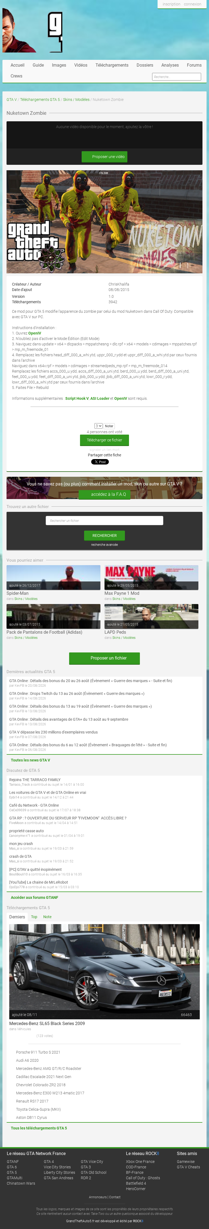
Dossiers (145, 65)
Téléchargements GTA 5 (40, 99)
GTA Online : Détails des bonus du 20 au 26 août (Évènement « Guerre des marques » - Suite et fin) (90, 681)
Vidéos (80, 65)
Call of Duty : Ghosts (143, 1178)
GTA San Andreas (58, 1178)
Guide (38, 65)
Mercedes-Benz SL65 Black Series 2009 (47, 1023)
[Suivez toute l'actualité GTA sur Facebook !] (162, 14)
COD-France (136, 1167)
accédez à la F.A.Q (108, 494)
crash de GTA (20, 856)
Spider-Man (18, 593)
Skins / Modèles (76, 99)
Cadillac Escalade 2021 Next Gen (43, 1077)
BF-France (134, 1172)
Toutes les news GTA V (30, 760)
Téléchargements (112, 65)
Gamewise (186, 1161)
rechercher (105, 535)
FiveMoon (16, 823)
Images (59, 65)
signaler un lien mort (104, 450)
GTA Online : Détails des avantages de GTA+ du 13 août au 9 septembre (68, 719)
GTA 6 (12, 1167)
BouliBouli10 (18, 874)
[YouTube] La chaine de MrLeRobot (38, 882)
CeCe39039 (17, 810)
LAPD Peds (115, 632)
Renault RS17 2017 (32, 1101)
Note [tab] (47, 917)
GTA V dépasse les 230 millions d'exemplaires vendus (53, 732)
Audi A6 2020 (27, 1060)
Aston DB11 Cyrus (31, 1117)
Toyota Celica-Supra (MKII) (38, 1109)
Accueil (17, 65)
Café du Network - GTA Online (34, 805)
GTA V (12, 99)
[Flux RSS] (201, 14)
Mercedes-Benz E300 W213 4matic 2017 (50, 1093)
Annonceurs (98, 1197)
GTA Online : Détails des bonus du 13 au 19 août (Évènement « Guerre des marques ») (80, 706)
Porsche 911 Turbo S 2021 (38, 1052)
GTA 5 (12, 1172)
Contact (115, 1197)
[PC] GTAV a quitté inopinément (35, 869)
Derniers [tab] (17, 917)
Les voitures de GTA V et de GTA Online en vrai (47, 792)
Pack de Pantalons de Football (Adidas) (44, 632)
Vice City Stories (57, 1167)
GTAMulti (14, 1178)
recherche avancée (104, 545)
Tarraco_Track (19, 785)
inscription (171, 4)
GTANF (13, 1161)
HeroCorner (136, 1189)
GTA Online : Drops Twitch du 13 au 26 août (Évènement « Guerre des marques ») (77, 693)
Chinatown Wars (21, 1183)
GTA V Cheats (188, 1167)
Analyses (170, 65)
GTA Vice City (92, 1161)
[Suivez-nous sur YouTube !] (191, 14)
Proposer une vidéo (108, 156)
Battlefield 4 (136, 1183)
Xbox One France (140, 1161)
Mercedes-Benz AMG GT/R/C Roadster (48, 1068)
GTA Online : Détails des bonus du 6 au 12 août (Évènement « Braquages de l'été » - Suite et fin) (88, 745)
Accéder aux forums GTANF (34, 897)
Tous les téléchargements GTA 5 (39, 1128)
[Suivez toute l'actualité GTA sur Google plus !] (181, 14)
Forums (194, 65)
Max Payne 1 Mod (121, 593)
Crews (16, 76)
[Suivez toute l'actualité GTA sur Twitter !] (170, 14)
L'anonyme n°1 (19, 836)
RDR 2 (86, 1178)
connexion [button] (192, 4)
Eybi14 (14, 797)
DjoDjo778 (17, 887)
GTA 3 (86, 1167)
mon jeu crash (21, 843)
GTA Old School (93, 1172)
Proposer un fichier (108, 658)
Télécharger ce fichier (104, 440)
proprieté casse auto (26, 831)
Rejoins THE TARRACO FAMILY (34, 780)
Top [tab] (34, 917)
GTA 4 (49, 1161)
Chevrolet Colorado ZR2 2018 (41, 1085)
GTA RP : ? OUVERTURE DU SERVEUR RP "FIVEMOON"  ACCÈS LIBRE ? (68, 818)
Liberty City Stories (59, 1172)
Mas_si (14, 848)
